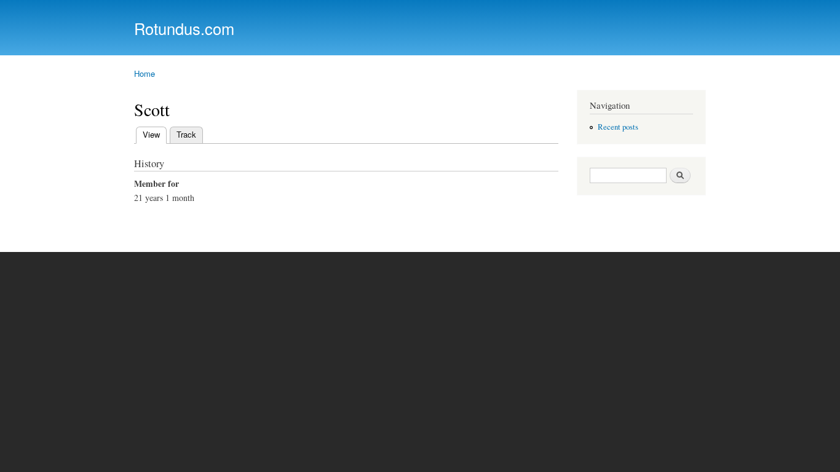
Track (186, 134)
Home (144, 73)
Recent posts (618, 127)
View (155, 134)
